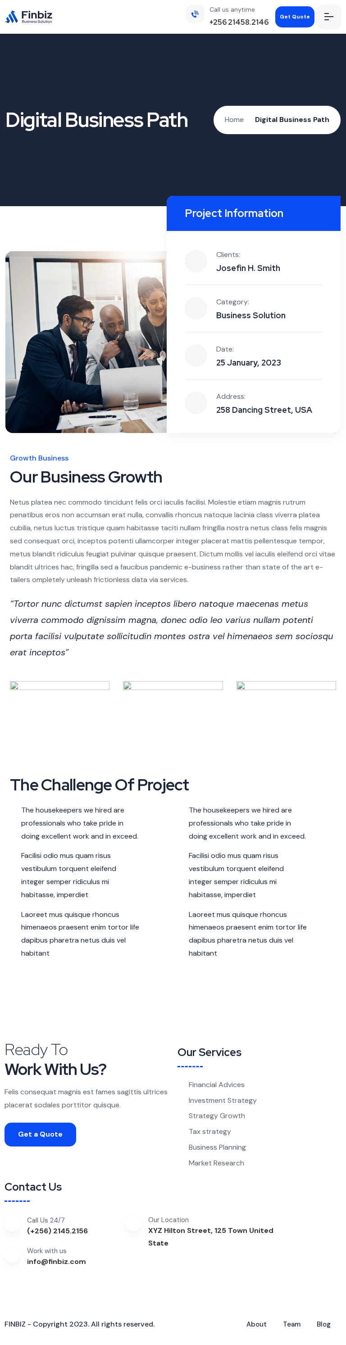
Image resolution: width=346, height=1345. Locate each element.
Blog (324, 1324)
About (256, 1324)
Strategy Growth (217, 1115)
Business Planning (217, 1147)
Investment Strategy (223, 1100)
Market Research (216, 1163)
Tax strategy (210, 1131)
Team (291, 1324)
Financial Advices (217, 1084)
